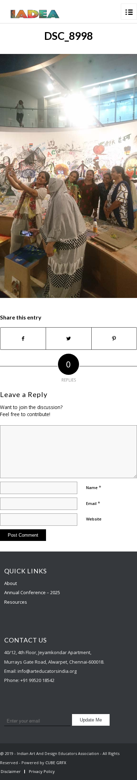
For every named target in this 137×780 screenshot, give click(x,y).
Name (93, 487)
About (10, 583)
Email (93, 503)
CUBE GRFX (55, 762)
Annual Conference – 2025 (32, 592)
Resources (15, 602)
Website (94, 519)
